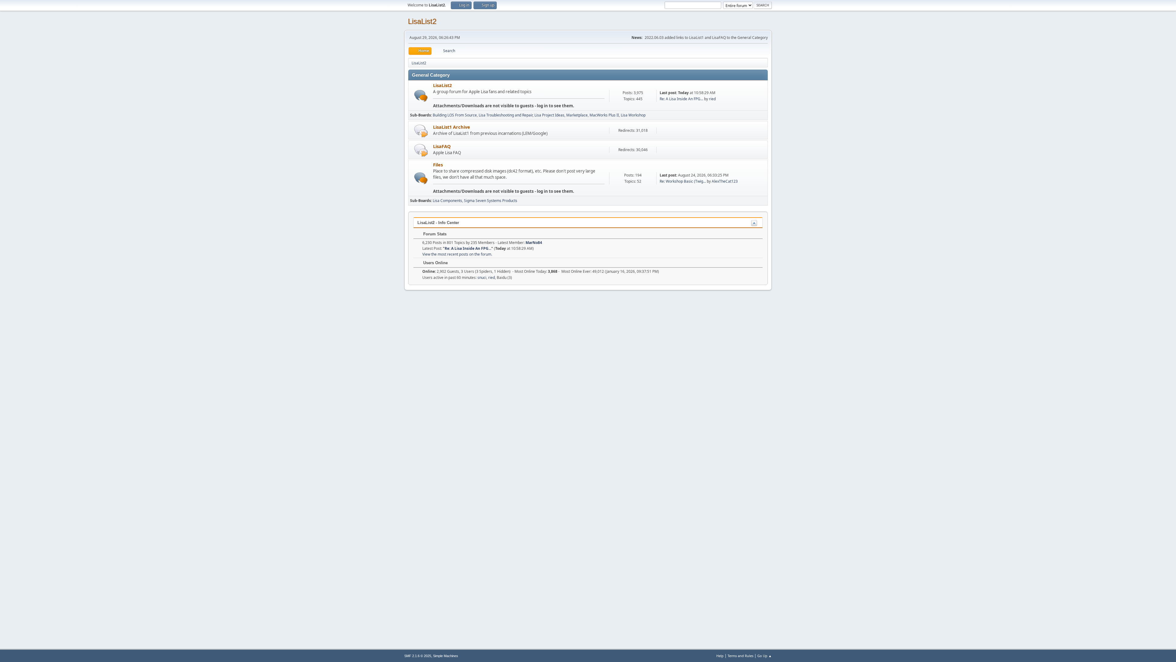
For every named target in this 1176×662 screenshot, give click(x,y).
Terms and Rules (740, 655)
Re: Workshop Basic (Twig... (683, 181)
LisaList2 (422, 21)
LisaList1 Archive (451, 127)
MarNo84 (534, 242)
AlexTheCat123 (725, 181)
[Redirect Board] (421, 131)
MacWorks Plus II (604, 115)
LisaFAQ (442, 146)
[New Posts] (421, 96)
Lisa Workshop (633, 115)
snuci (481, 277)
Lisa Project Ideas (549, 115)
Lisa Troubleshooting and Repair (506, 115)
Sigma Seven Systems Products (490, 200)
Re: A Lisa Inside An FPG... (681, 98)
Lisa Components (447, 200)
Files (438, 165)
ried (712, 98)
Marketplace (577, 115)
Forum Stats (434, 234)
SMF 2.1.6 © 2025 (417, 656)
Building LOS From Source (455, 115)
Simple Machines (445, 656)
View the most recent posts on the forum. (457, 254)
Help (720, 655)
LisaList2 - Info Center (438, 222)
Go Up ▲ (764, 655)
